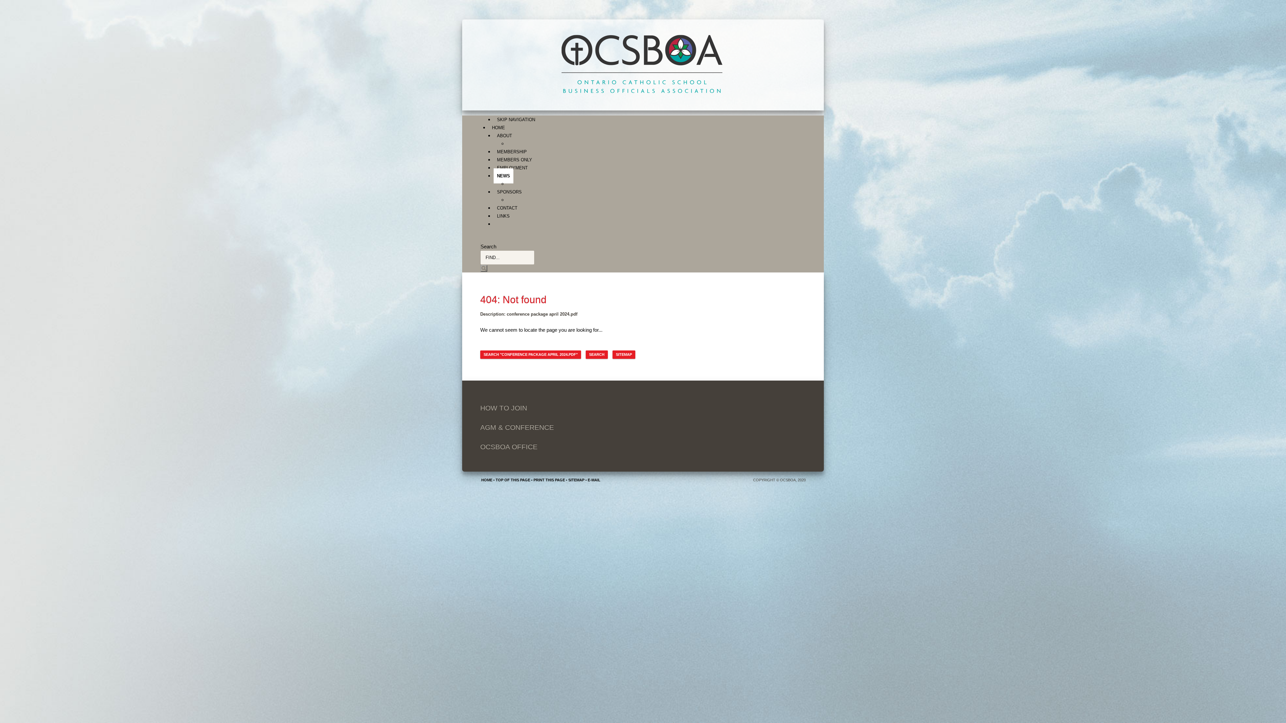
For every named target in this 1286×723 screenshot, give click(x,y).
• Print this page (547, 480)
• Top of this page (511, 480)
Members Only (514, 159)
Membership (512, 151)
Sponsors (509, 191)
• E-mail (592, 480)
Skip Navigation (516, 119)
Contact (507, 208)
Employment (512, 167)
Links (503, 216)
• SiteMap (574, 480)
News (503, 175)
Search (488, 246)
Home (498, 127)
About (504, 135)
